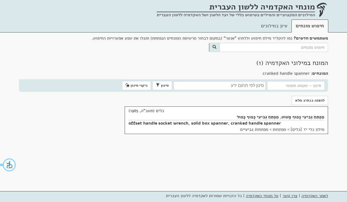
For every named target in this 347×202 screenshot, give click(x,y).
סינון (164, 85)
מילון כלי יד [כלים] (307, 129)
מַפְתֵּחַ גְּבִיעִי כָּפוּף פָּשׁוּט (302, 117)
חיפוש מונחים (310, 25)
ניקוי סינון (138, 85)
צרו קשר (289, 196)
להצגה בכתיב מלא (309, 100)
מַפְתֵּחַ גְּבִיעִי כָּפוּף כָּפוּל (258, 117)
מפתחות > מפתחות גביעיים (263, 129)
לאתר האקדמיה (314, 196)
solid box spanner (209, 123)
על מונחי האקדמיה (262, 196)
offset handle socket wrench (158, 123)
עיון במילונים (274, 25)
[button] (8, 165)
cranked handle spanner (256, 123)
